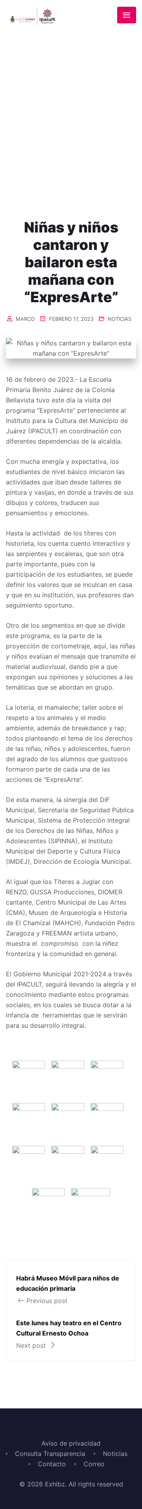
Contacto (52, 1464)
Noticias (115, 1454)
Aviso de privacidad (71, 1443)
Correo (94, 1464)
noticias (119, 319)
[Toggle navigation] (126, 15)
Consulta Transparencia (50, 1454)
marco (25, 319)
